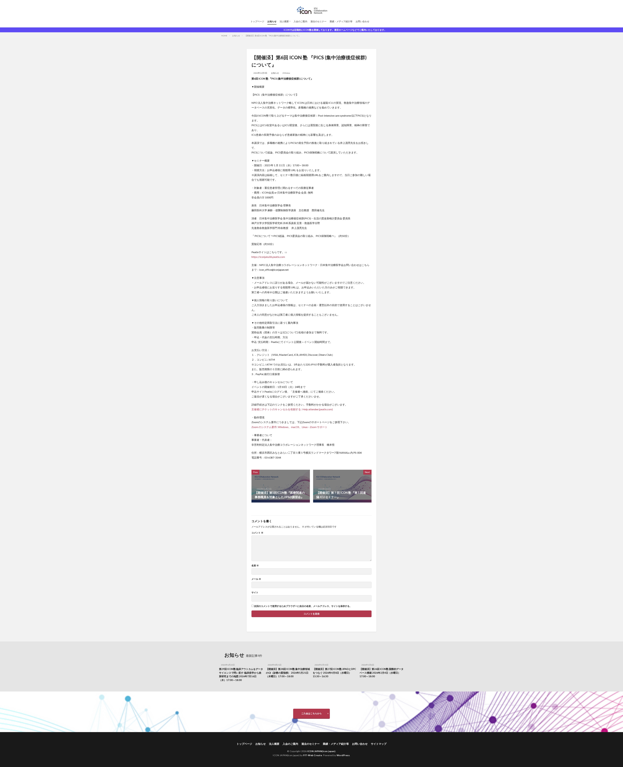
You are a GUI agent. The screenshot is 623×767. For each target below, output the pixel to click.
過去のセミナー (318, 21)
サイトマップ (378, 743)
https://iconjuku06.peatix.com (268, 256)
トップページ (257, 21)
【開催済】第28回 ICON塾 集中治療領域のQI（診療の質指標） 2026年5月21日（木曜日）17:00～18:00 (288, 672)
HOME (224, 35)
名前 (255, 565)
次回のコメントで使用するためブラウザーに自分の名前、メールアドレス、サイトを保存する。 (303, 606)
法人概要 (284, 21)
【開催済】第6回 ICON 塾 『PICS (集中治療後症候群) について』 (272, 35)
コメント (257, 533)
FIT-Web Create (312, 755)
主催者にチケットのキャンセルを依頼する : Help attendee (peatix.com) (292, 409)
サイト (254, 592)
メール (256, 579)
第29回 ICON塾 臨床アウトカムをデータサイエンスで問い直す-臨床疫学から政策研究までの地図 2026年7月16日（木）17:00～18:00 (241, 674)
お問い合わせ (362, 21)
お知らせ (271, 21)
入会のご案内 (300, 21)
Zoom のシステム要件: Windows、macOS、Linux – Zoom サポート (289, 426)
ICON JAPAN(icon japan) (321, 751)
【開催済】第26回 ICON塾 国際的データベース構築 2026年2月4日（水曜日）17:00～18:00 (381, 672)
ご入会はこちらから (311, 713)
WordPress (343, 755)
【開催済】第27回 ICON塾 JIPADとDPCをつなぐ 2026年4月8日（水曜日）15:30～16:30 (334, 672)
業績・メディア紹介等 (341, 21)
